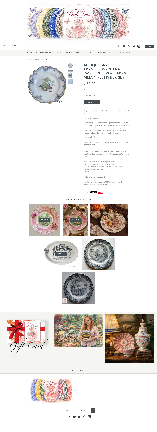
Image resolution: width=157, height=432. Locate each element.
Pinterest (133, 46)
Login (127, 53)
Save (101, 192)
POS (104, 391)
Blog (59, 53)
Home (29, 53)
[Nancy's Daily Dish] (78, 1)
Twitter (123, 46)
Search (73, 370)
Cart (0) (149, 46)
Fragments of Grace (105, 53)
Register (121, 53)
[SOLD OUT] (45, 205)
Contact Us (88, 53)
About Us (68, 53)
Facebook (118, 46)
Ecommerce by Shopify (118, 391)
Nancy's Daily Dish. (96, 391)
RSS (128, 46)
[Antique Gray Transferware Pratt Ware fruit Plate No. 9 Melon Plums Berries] (47, 64)
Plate (45, 59)
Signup (5, 45)
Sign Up (67, 410)
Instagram (138, 46)
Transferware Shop (44, 53)
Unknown (92, 90)
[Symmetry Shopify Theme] (27, 357)
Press (78, 53)
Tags (29, 59)
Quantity (87, 95)
